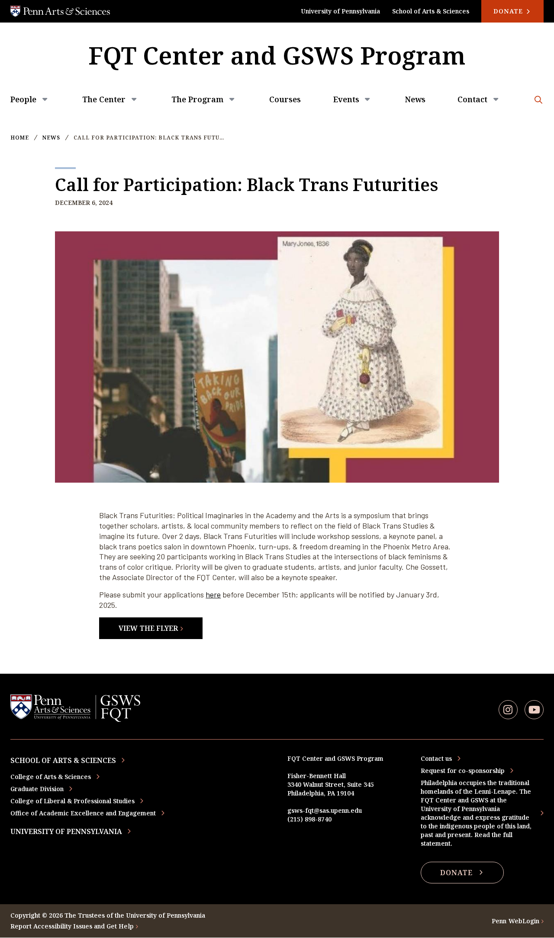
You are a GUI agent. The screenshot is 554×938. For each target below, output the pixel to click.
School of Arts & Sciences (430, 11)
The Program (197, 99)
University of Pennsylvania (340, 11)
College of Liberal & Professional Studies (72, 801)
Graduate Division (37, 789)
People (23, 99)
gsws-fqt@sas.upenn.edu (324, 810)
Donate (509, 11)
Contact (472, 99)
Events (346, 99)
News (415, 99)
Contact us (436, 758)
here (213, 594)
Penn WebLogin (515, 921)
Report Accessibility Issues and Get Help (72, 926)
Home (19, 137)
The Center (104, 99)
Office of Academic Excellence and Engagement (83, 813)
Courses (285, 99)
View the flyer (148, 628)
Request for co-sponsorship (463, 770)
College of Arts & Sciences (50, 776)
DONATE (456, 872)
